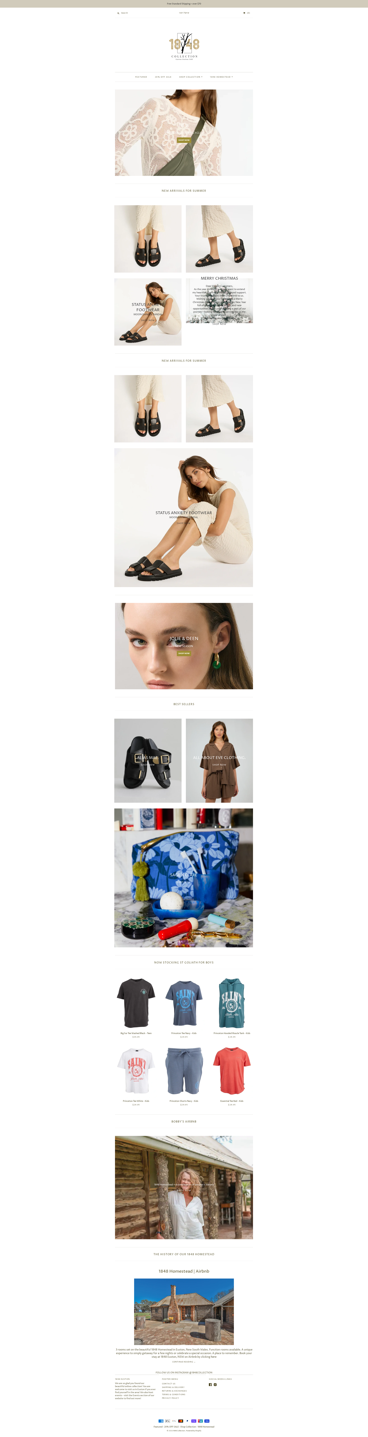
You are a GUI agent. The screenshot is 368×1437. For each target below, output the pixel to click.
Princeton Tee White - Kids (136, 1101)
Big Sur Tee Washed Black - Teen (136, 1033)
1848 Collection (179, 1431)
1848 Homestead (221, 77)
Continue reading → (184, 1362)
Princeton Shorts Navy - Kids (184, 1101)
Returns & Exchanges (174, 1391)
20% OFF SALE (163, 77)
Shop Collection (190, 77)
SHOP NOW (226, 140)
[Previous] (118, 132)
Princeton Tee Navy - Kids (184, 1033)
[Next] (250, 132)
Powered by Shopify (193, 1431)
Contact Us (169, 1384)
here (213, 1357)
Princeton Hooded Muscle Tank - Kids (232, 1033)
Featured (141, 77)
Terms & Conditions (173, 1394)
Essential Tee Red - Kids (231, 1101)
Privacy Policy (170, 1398)
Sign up (186, 13)
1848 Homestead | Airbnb (184, 1271)
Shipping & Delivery (173, 1387)
